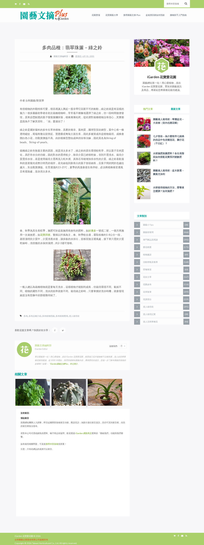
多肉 (26, 316)
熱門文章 (148, 108)
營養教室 (147, 269)
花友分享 (147, 277)
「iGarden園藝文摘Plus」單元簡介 (63, 364)
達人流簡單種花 (150, 321)
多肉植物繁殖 (62, 316)
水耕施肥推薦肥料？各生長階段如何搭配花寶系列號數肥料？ (168, 157)
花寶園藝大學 (111, 15)
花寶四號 (45, 234)
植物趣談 (147, 254)
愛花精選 (147, 247)
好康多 (92, 230)
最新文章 (175, 108)
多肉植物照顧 (48, 316)
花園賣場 (96, 15)
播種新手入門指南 (178, 15)
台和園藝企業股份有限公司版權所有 (31, 539)
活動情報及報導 (150, 262)
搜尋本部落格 (52, 444)
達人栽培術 (74, 316)
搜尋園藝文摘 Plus (131, 15)
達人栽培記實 (149, 314)
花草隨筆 (147, 292)
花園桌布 (147, 284)
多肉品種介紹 (35, 316)
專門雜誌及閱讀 (150, 239)
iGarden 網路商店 (83, 433)
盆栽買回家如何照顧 (155, 15)
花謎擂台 (147, 299)
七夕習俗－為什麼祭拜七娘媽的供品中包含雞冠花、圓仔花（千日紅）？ (168, 140)
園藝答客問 (148, 232)
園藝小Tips (148, 224)
